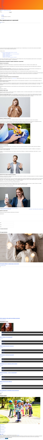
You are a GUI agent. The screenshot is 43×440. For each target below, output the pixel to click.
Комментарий (2, 213)
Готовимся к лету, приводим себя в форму (8, 363)
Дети (2, 3)
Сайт (0, 226)
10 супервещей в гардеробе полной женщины (9, 390)
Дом (2, 4)
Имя (0, 222)
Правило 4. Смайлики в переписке (7, 55)
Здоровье (3, 1)
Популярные (3, 332)
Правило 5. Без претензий (6, 56)
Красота (3, 0)
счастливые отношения (14, 208)
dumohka (1, 265)
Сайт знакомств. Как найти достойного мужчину (10, 318)
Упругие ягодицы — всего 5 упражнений (8, 372)
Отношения (4, 208)
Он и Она (3, 2)
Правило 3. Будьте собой (6, 54)
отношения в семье (8, 208)
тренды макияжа (14, 78)
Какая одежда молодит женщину (7, 345)
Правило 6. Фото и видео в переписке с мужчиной (10, 57)
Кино (2, 5)
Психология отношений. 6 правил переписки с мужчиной (9, 52)
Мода (2, 334)
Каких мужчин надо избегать (6, 381)
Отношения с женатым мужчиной (7, 354)
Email (0, 224)
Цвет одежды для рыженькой (6, 337)
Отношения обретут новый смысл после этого (9, 263)
